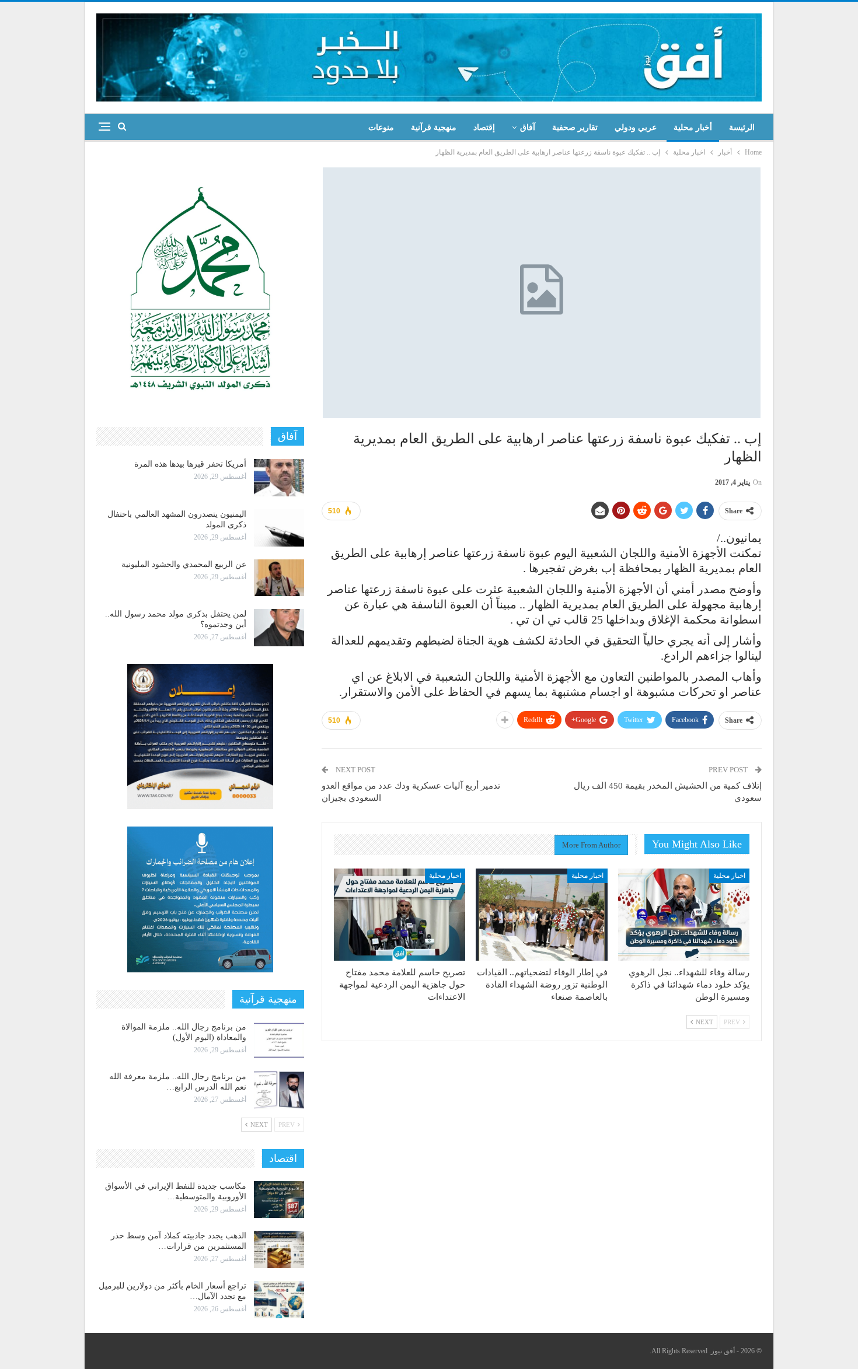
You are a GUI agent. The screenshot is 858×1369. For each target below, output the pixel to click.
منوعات (381, 127)
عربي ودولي (636, 127)
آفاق (527, 127)
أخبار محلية (693, 127)
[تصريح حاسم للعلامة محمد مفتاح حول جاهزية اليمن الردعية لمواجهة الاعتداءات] (399, 915)
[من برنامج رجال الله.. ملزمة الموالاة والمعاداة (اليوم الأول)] (279, 1040)
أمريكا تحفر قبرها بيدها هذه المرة (190, 464)
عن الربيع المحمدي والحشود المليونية (183, 564)
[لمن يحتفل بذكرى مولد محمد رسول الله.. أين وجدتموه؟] (279, 627)
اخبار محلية (729, 875)
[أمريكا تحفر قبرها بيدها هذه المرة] (279, 477)
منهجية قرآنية (433, 127)
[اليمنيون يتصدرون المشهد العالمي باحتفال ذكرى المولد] (279, 528)
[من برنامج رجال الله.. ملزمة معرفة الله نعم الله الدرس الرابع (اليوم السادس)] (279, 1090)
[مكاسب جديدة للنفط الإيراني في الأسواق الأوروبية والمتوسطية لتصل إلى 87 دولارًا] (279, 1200)
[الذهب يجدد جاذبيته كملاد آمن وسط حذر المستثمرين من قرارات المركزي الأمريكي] (279, 1249)
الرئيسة (742, 127)
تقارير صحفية (575, 127)
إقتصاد (484, 127)
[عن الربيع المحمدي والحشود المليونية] (279, 578)
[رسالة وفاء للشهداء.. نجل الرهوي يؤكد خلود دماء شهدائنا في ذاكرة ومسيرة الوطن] (683, 915)
